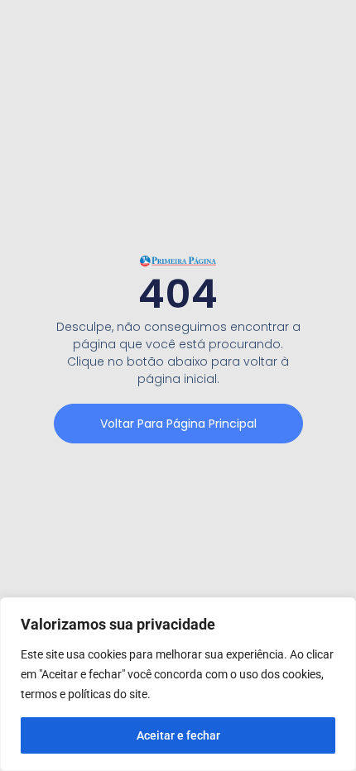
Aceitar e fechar (178, 735)
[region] (178, 684)
